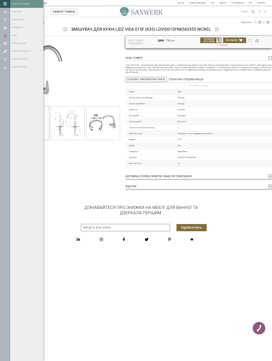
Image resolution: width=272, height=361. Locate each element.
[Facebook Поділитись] (267, 22)
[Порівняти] (5, 27)
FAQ (250, 3)
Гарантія (223, 3)
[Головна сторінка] (141, 13)
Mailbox (198, 239)
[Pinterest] (176, 239)
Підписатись (191, 227)
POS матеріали (237, 3)
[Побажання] (5, 20)
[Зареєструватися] (5, 51)
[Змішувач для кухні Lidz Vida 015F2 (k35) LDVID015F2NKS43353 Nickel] (65, 29)
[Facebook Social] (130, 239)
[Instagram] (108, 239)
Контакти (261, 3)
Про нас (180, 3)
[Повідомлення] (5, 59)
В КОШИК (232, 40)
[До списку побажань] (250, 40)
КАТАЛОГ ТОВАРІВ (64, 11)
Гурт (212, 3)
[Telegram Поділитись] (259, 22)
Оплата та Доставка (197, 3)
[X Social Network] (153, 239)
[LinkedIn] (85, 239)
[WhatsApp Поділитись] (263, 22)
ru (260, 11)
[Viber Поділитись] (255, 22)
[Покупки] (5, 12)
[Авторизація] (5, 43)
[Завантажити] (5, 67)
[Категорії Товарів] (5, 4)
